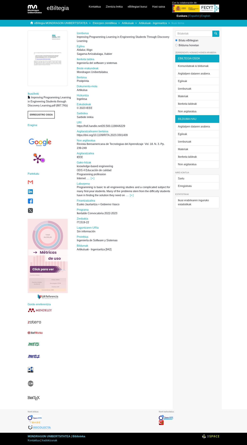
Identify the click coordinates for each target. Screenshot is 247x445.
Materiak (183, 96)
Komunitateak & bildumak (193, 66)
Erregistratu (185, 186)
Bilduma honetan (189, 45)
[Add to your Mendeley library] (50, 310)
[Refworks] (50, 333)
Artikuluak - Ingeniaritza (153, 23)
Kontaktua (95, 6)
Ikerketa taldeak (187, 103)
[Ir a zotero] (50, 322)
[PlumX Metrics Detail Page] (38, 159)
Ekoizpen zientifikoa (105, 23)
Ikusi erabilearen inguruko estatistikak (193, 202)
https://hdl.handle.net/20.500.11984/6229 (101, 126)
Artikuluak (128, 23)
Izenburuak (184, 88)
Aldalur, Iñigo (84, 49)
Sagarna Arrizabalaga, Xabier (94, 53)
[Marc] (50, 383)
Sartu (181, 178)
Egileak (182, 81)
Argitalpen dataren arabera (194, 73)
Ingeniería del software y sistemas (97, 63)
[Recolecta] (91, 427)
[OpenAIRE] (91, 417)
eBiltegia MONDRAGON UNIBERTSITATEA (61, 23)
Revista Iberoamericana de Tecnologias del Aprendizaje (110, 144)
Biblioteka (78, 436)
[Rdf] (50, 370)
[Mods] (50, 356)
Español (194, 15)
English (205, 15)
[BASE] (91, 422)
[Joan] (215, 34)
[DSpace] (210, 436)
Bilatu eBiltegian (188, 40)
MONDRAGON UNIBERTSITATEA (49, 436)
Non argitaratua (187, 111)
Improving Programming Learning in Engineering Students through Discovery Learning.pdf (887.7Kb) (49, 101)
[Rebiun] (189, 422)
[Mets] (50, 344)
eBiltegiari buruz (137, 6)
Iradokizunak (49, 440)
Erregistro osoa (41, 114)
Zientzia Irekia (114, 6)
